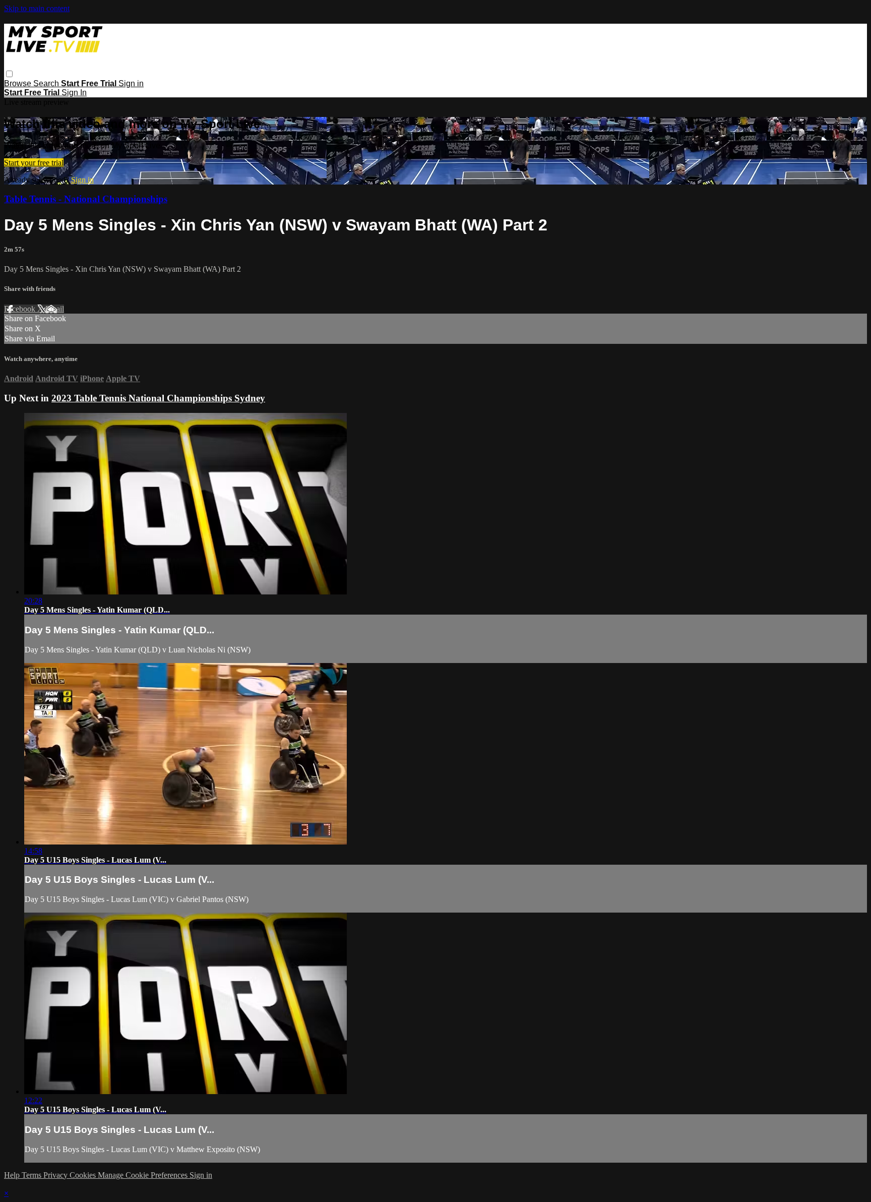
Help (13, 1175)
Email (54, 309)
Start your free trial (34, 162)
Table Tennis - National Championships (85, 199)
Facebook (20, 309)
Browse (18, 83)
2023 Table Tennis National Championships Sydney (158, 398)
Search (47, 83)
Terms (32, 1175)
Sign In (74, 92)
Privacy (56, 1175)
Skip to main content (37, 8)
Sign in (131, 83)
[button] (9, 74)
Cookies (84, 1175)
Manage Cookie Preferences (144, 1175)
